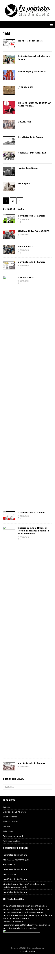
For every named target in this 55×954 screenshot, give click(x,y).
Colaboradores (10, 816)
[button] (50, 24)
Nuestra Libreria (10, 821)
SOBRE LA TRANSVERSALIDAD (32, 152)
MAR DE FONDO (26, 277)
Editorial (7, 807)
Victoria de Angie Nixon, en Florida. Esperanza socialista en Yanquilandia (33, 530)
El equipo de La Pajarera (14, 811)
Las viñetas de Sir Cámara (30, 137)
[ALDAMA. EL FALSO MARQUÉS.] (9, 237)
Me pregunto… (25, 183)
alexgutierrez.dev (27, 951)
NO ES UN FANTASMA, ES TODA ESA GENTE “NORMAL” (34, 104)
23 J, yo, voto (24, 121)
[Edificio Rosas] (9, 252)
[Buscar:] (27, 787)
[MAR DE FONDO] (9, 503)
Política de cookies (11, 841)
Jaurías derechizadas (28, 168)
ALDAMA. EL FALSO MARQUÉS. (34, 231)
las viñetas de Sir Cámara (30, 40)
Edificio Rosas (25, 246)
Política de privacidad (13, 836)
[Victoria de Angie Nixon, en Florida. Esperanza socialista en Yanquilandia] (9, 753)
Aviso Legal (8, 831)
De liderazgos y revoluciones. (32, 71)
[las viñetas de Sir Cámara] (9, 221)
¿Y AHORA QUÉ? (25, 87)
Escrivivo (7, 826)
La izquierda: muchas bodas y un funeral (34, 57)
